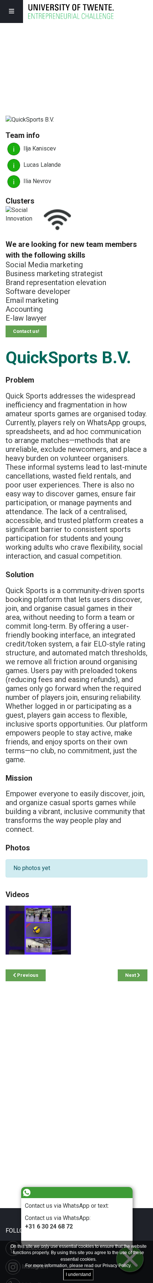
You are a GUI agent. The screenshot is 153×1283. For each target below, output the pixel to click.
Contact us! (26, 331)
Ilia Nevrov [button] (36, 181)
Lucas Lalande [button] (41, 164)
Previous (27, 975)
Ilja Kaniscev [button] (39, 148)
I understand (78, 1274)
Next (131, 975)
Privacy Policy (116, 1265)
